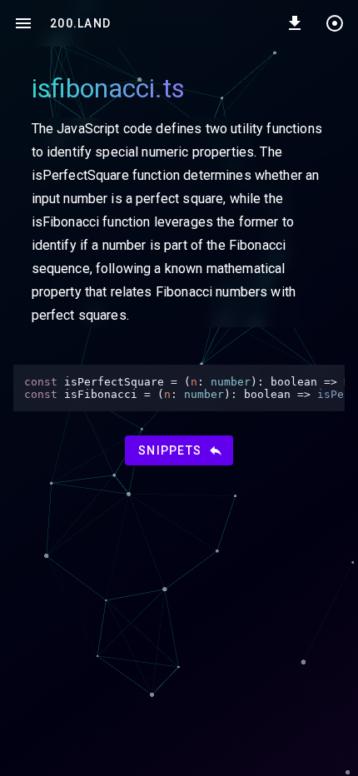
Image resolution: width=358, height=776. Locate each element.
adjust (335, 23)
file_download (295, 23)
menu (23, 23)
